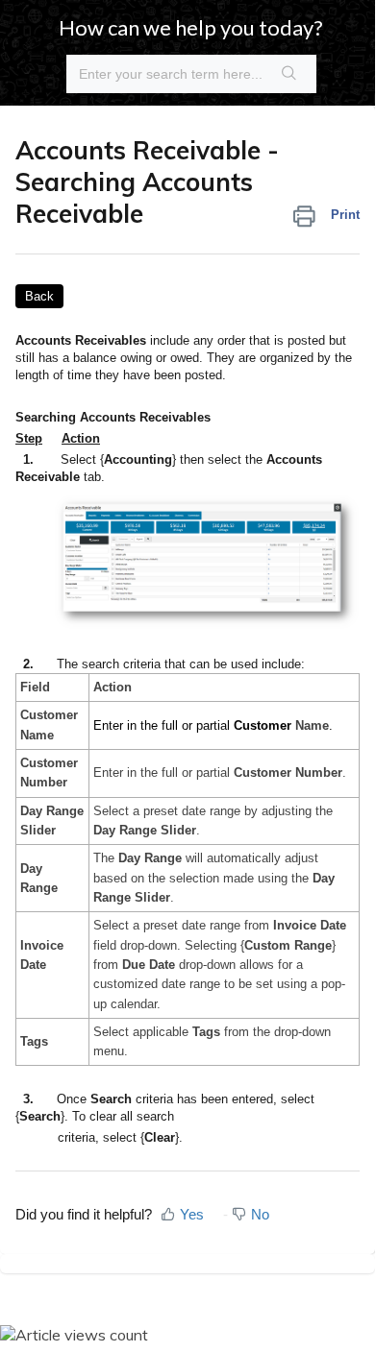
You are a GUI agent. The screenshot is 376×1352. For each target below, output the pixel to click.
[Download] (152, 667)
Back (39, 296)
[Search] (289, 74)
